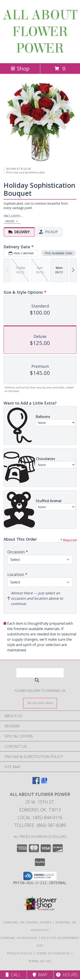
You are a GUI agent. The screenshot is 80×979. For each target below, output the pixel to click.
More (9, 221)
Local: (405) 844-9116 (40, 817)
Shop (23, 68)
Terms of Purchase (53, 953)
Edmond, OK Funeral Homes (28, 922)
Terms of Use (40, 961)
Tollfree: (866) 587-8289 (40, 825)
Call (15, 975)
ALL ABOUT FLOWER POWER (40, 32)
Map (41, 975)
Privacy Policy (20, 953)
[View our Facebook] (36, 782)
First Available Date (58, 253)
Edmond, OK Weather (19, 938)
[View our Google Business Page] (44, 782)
